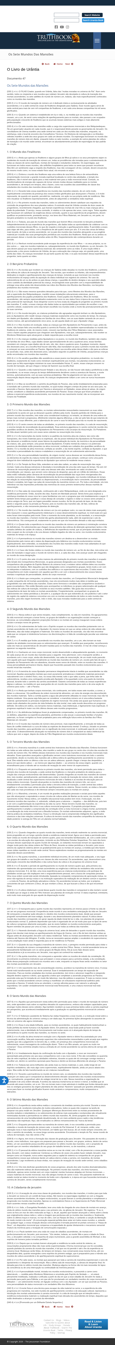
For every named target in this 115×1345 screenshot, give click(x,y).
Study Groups (55, 1325)
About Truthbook (51, 1327)
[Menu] (97, 40)
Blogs (58, 1320)
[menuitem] (97, 40)
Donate (66, 1325)
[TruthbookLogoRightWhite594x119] (57, 40)
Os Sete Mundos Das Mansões (30, 54)
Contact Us (49, 1320)
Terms (60, 1330)
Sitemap (61, 1332)
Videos (67, 1320)
